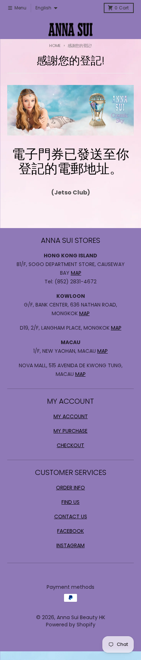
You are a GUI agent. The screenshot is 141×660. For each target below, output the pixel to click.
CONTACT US (70, 516)
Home (55, 45)
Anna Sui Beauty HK (81, 617)
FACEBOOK (70, 531)
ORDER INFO (70, 487)
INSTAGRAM (70, 545)
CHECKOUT (70, 445)
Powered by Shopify (70, 624)
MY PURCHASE (70, 430)
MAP (76, 273)
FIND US (70, 502)
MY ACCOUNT (71, 416)
